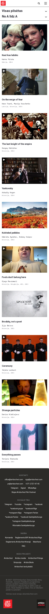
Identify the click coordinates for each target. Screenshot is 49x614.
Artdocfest (8, 558)
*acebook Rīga (31, 509)
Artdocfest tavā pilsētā (23, 567)
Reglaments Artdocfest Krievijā (18, 542)
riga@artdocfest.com (33, 480)
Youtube (18, 504)
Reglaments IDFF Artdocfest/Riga (28, 538)
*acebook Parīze (11, 517)
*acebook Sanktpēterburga (31, 517)
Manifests (37, 542)
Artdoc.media (20, 558)
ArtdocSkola (29, 562)
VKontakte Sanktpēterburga (23, 525)
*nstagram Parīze (31, 513)
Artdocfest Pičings (35, 558)
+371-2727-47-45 (32, 484)
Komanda (9, 538)
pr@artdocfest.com (15, 484)
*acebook (38, 504)
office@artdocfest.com (14, 480)
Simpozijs (17, 562)
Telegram (8, 504)
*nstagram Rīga (15, 513)
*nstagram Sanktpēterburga (23, 521)
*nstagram (28, 504)
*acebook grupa (16, 509)
